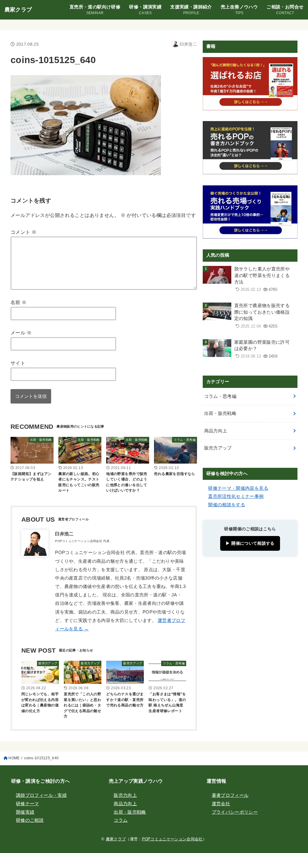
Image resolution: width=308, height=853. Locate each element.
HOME (14, 758)
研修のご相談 (30, 820)
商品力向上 (215, 430)
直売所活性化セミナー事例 (235, 496)
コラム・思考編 (220, 396)
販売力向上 (125, 795)
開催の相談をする (226, 504)
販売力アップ (218, 448)
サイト (18, 363)
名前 (19, 302)
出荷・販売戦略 (220, 413)
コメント (23, 232)
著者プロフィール (230, 795)
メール (21, 332)
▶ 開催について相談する (250, 543)
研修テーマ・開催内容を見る (238, 488)
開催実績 (25, 812)
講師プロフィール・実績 (41, 795)
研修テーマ (27, 803)
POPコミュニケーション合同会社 (172, 839)
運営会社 (221, 803)
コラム (121, 820)
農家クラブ (18, 10)
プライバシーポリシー (235, 812)
